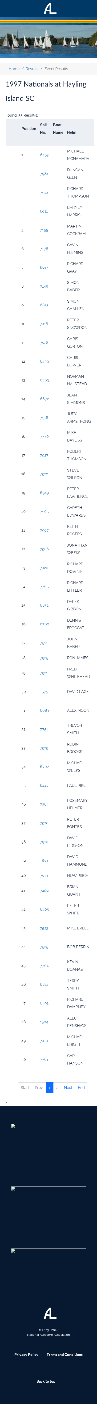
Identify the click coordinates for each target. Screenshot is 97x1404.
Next (68, 1087)
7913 (44, 875)
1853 (44, 860)
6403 (44, 380)
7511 (44, 643)
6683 (44, 710)
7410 (44, 1041)
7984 (44, 173)
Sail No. (43, 128)
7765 (44, 586)
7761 (44, 1059)
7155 (44, 230)
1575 (44, 691)
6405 (44, 909)
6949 (44, 493)
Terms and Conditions (65, 1354)
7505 (44, 511)
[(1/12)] (48, 1211)
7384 (44, 804)
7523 (44, 928)
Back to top (46, 1381)
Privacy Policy (26, 1354)
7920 (44, 823)
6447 (44, 785)
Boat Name (58, 128)
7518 (44, 417)
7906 (44, 549)
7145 (44, 286)
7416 (44, 324)
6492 (44, 1003)
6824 (44, 984)
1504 (44, 1022)
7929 (44, 748)
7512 (44, 192)
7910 (44, 842)
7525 (44, 947)
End (81, 1087)
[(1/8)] (48, 1273)
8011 (44, 211)
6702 (44, 767)
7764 (44, 965)
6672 (44, 399)
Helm (71, 132)
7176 (44, 249)
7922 (44, 474)
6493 (44, 155)
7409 (44, 890)
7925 (44, 658)
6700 (44, 624)
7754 (44, 729)
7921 (44, 673)
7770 (44, 436)
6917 (44, 267)
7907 (44, 530)
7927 (44, 455)
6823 (44, 305)
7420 (44, 568)
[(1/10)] (48, 1149)
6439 (44, 361)
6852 (44, 605)
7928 (44, 342)
